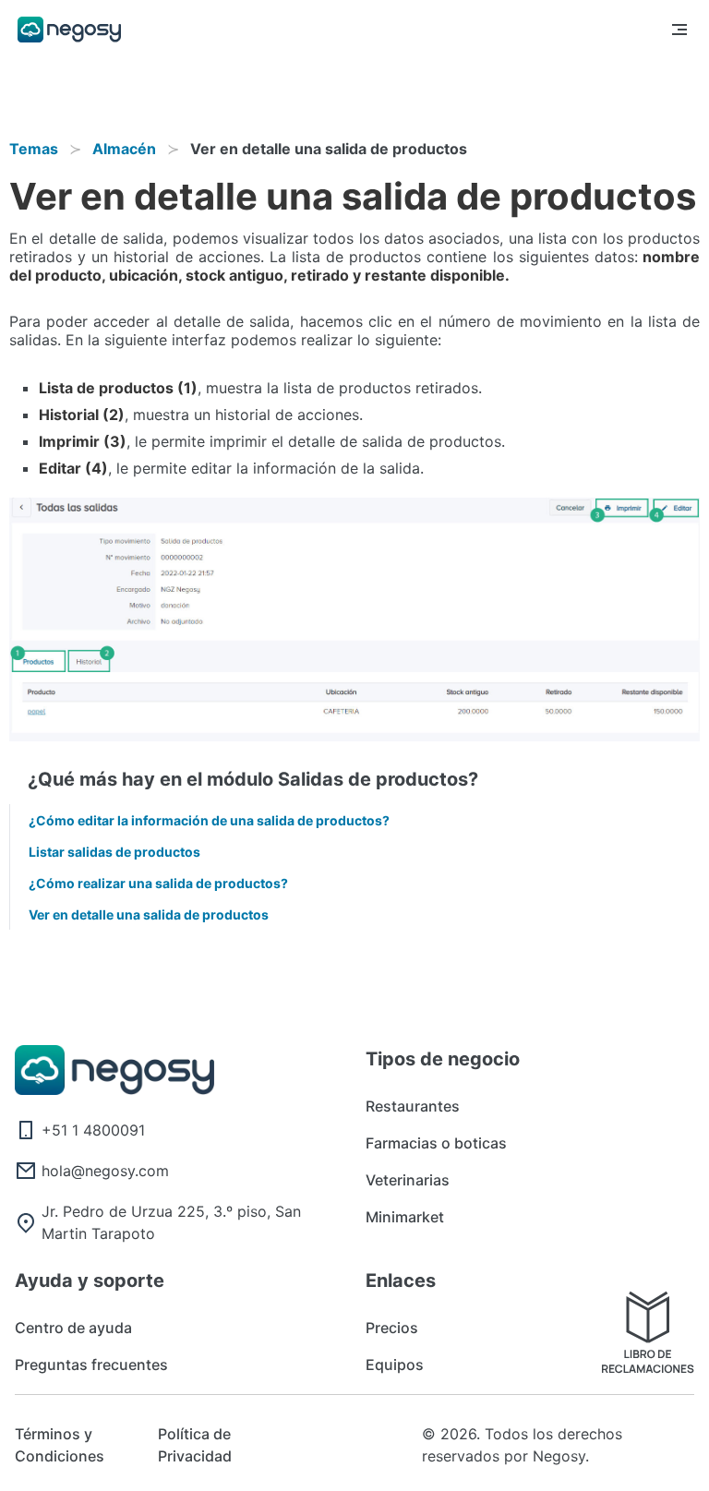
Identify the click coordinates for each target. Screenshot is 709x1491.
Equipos (395, 1364)
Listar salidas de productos (114, 852)
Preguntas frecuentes (91, 1364)
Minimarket (405, 1217)
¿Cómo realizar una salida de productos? (158, 883)
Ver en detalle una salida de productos (149, 914)
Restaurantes (413, 1106)
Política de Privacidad (195, 1445)
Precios (392, 1327)
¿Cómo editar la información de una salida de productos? (209, 820)
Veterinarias (408, 1180)
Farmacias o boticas (436, 1143)
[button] (679, 29)
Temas (33, 148)
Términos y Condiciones (59, 1445)
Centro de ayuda (73, 1327)
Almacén (124, 148)
